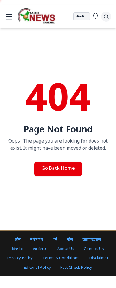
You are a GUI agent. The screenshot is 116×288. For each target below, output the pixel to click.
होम (18, 239)
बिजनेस (17, 249)
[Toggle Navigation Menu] (9, 16)
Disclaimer (99, 258)
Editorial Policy (37, 267)
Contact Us (94, 249)
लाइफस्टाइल (91, 239)
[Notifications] (95, 15)
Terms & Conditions (61, 258)
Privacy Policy (20, 258)
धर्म (54, 239)
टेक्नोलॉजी (40, 249)
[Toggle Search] (106, 17)
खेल (70, 239)
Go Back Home (58, 169)
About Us (66, 249)
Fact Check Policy (76, 267)
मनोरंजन (36, 239)
